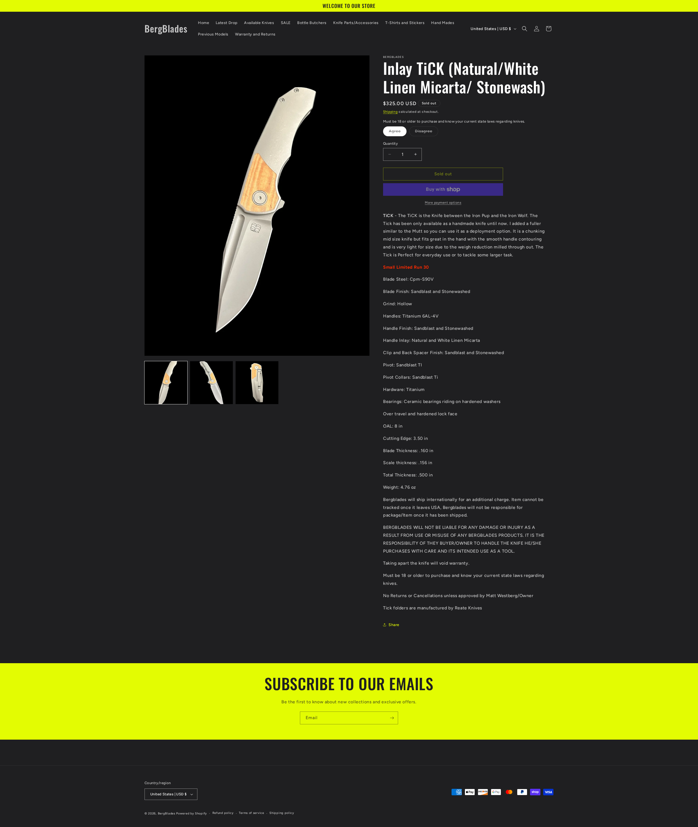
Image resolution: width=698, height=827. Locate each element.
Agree (398, 132)
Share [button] (394, 625)
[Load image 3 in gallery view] (257, 382)
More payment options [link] (443, 202)
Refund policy (223, 813)
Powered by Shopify (191, 813)
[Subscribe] (392, 718)
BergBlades (166, 813)
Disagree (426, 132)
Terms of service (251, 813)
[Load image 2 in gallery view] (211, 382)
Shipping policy (281, 813)
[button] (525, 29)
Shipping (390, 112)
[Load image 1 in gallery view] (166, 382)
